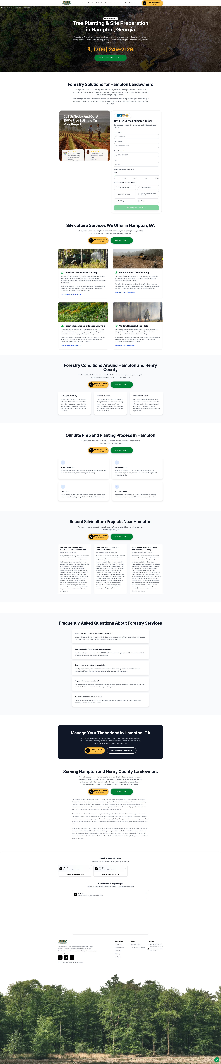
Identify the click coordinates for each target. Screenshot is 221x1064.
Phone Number (119, 151)
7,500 (146, 178)
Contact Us (99, 3)
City (115, 160)
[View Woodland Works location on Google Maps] (146, 893)
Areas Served (129, 3)
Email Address (118, 141)
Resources (118, 3)
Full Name (117, 132)
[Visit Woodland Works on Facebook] (60, 957)
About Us (90, 3)
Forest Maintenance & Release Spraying (85, 326)
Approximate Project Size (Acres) (124, 169)
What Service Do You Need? (125, 182)
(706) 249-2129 (113, 49)
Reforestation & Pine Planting (134, 272)
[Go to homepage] (66, 3)
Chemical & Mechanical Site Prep (81, 272)
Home (83, 3)
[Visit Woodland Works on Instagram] (66, 957)
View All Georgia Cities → (110, 874)
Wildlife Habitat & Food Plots (133, 326)
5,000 (135, 178)
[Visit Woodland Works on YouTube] (72, 957)
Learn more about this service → (71, 294)
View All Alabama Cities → (75, 874)
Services (107, 3)
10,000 (157, 178)
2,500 (124, 178)
